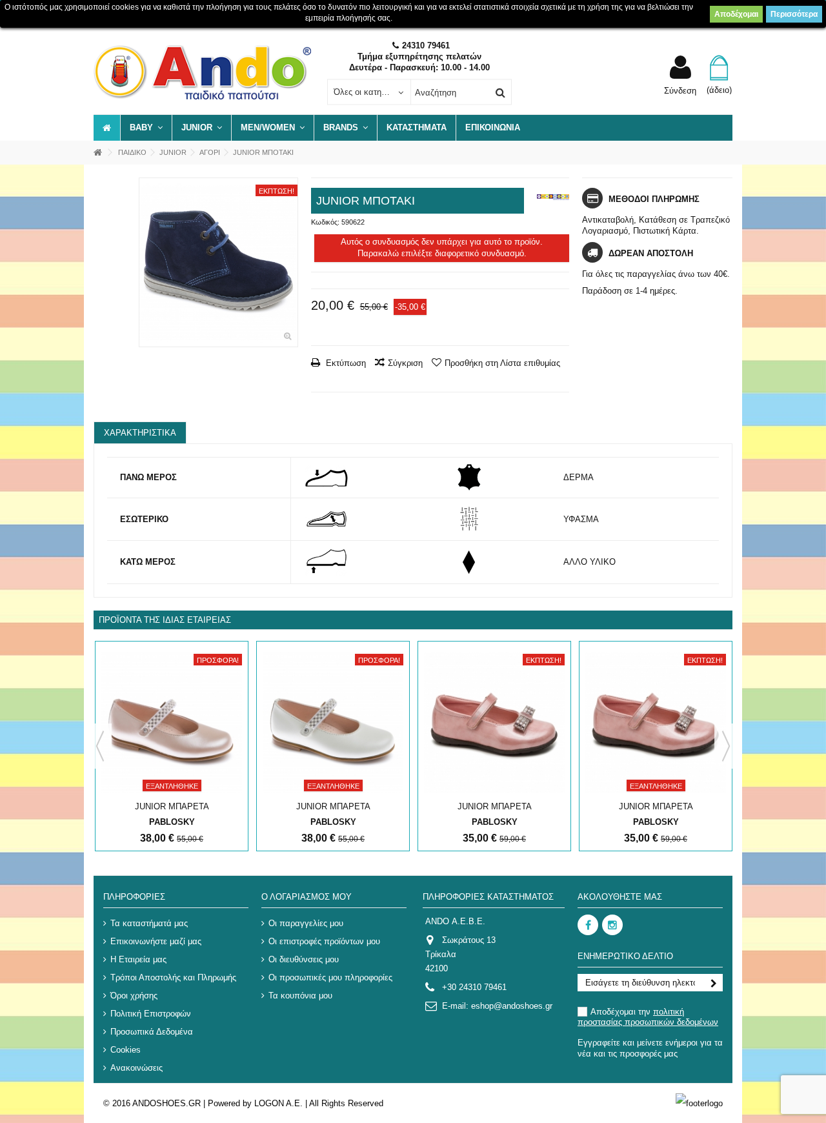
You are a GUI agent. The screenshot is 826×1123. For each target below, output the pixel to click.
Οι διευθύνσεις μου (303, 959)
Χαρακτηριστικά (140, 433)
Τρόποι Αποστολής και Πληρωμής (173, 977)
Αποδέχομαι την (648, 1017)
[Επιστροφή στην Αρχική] (97, 153)
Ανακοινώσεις (136, 1068)
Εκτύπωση (344, 363)
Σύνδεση (680, 90)
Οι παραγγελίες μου (305, 923)
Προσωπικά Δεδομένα (151, 1032)
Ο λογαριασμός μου (306, 897)
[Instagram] (612, 925)
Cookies (125, 1050)
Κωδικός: (325, 222)
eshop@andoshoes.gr (511, 1006)
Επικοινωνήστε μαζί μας (155, 941)
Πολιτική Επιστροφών (150, 1013)
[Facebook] (588, 925)
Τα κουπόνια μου (300, 995)
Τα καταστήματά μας (149, 923)
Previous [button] (100, 746)
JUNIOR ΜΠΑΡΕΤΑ (172, 806)
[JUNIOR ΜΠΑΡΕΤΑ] (171, 722)
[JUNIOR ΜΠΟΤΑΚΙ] (218, 262)
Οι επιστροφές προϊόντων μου (324, 941)
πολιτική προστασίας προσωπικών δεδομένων (648, 1017)
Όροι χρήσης (133, 995)
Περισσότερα (794, 14)
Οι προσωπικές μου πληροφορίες (330, 977)
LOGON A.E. (278, 1103)
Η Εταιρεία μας (138, 959)
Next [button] (726, 746)
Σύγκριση (405, 363)
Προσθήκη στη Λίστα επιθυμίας (502, 363)
